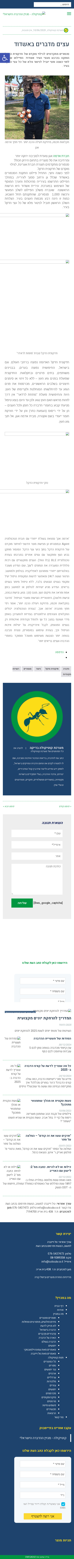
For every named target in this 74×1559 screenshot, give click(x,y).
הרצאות (51, 1413)
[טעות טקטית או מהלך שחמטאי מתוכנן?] (11, 1107)
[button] (5, 58)
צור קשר (59, 1417)
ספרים (52, 1366)
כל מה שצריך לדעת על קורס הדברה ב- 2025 (47, 1068)
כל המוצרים (50, 1362)
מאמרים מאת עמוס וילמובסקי (40, 1350)
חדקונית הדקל (52, 669)
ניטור (38, 669)
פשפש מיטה (49, 1405)
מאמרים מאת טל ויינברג (43, 1354)
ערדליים (51, 1377)
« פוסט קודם (65, 806)
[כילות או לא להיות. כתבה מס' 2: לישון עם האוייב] (11, 1173)
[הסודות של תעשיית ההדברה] (11, 1043)
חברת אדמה (61, 156)
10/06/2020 (39, 30)
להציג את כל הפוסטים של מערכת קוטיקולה (38, 749)
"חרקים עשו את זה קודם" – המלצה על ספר (48, 1137)
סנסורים (27, 669)
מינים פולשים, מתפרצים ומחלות (39, 1322)
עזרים (53, 1385)
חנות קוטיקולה (56, 1358)
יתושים (52, 1346)
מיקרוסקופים (49, 1397)
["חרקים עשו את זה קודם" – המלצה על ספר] (11, 1140)
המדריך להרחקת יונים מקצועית (44, 1018)
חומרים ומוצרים (47, 1318)
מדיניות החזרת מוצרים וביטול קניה (53, 1277)
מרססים (51, 1401)
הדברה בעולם (49, 1342)
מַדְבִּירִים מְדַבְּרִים (47, 1334)
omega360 (30, 1557)
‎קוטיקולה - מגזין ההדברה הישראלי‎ (43, 1438)
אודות (60, 1310)
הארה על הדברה (47, 1338)
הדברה (66, 669)
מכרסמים (51, 1393)
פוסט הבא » (8, 806)
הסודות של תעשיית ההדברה (52, 1038)
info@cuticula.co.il (48, 1208)
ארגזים (52, 1373)
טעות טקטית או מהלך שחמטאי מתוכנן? (51, 1102)
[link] (68, 1285)
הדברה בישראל (48, 1330)
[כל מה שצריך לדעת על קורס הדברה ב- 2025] (11, 1074)
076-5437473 (56, 1254)
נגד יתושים (50, 1370)
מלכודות (51, 1381)
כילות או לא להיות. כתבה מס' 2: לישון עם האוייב (50, 1169)
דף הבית (59, 1306)
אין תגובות (27, 30)
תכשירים (51, 1409)
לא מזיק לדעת (48, 1326)
